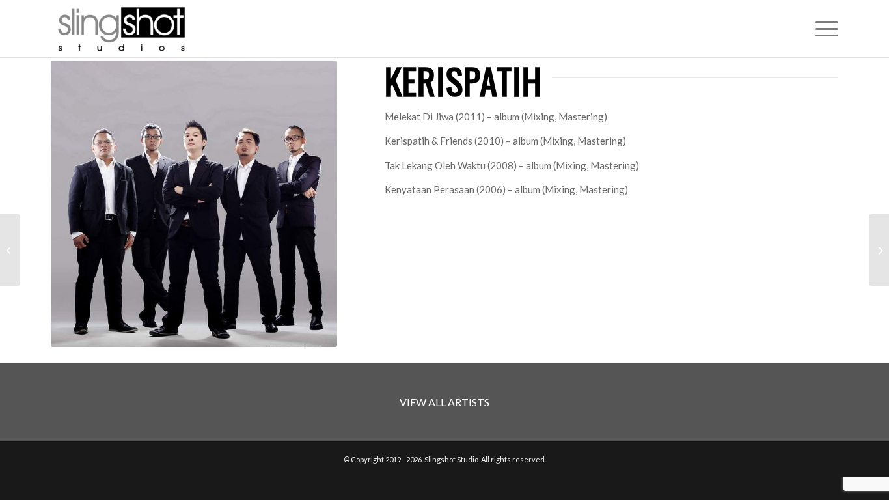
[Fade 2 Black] (879, 250)
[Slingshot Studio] (121, 28)
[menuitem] (822, 28)
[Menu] (822, 28)
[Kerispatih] (10, 250)
